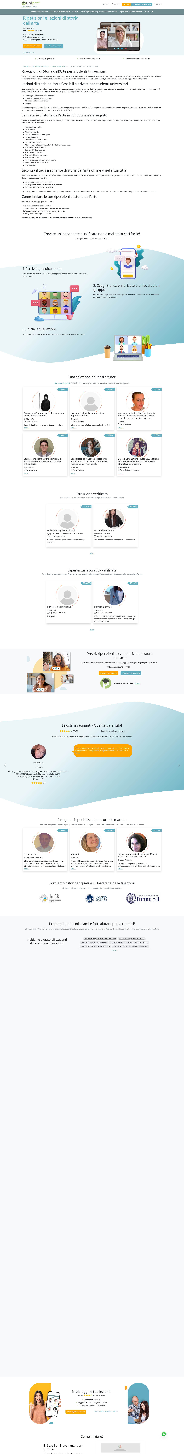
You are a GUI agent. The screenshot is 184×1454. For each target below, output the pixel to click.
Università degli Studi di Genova (94, 940)
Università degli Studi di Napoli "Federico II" (130, 944)
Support (117, 4)
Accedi (158, 4)
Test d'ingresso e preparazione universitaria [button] (98, 11)
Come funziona (29, 52)
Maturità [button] (148, 11)
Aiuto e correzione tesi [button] (59, 11)
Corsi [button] (74, 11)
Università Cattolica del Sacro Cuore (95, 944)
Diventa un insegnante (142, 4)
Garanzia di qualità (62, 383)
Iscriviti (126, 4)
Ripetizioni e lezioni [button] (39, 11)
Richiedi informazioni (108, 673)
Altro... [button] (26, 428)
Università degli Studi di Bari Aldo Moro (100, 936)
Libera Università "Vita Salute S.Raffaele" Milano (129, 940)
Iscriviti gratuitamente (32, 46)
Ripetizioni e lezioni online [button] (130, 11)
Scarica (137, 683)
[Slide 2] (92, 787)
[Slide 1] (88, 787)
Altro (105, 4)
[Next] (179, 764)
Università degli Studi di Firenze (131, 936)
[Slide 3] (95, 787)
